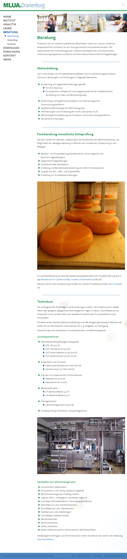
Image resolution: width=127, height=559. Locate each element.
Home (7, 16)
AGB (73, 556)
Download (11, 48)
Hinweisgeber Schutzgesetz (114, 556)
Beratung (10, 32)
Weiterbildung (13, 36)
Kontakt (9, 55)
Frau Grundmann (45, 539)
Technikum (11, 43)
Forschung (11, 51)
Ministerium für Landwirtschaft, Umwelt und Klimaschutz (67, 279)
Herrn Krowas (115, 283)
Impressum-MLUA (84, 556)
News (7, 59)
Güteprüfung (12, 40)
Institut (9, 20)
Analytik (9, 24)
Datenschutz (97, 556)
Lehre (7, 28)
